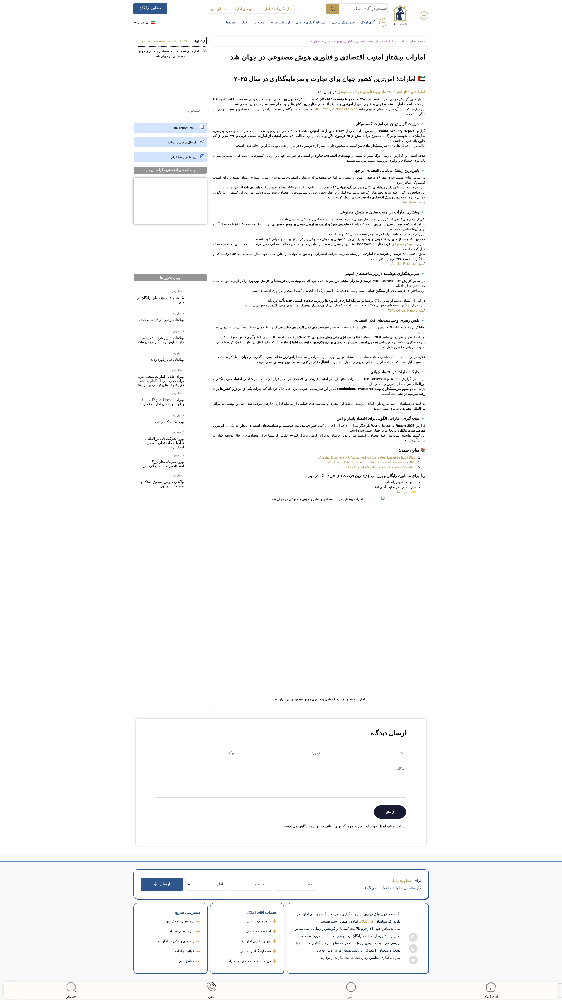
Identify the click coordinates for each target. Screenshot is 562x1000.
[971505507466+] (170, 127)
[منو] (351, 987)
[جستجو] (71, 987)
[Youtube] (413, 960)
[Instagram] (413, 948)
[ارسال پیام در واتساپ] (170, 142)
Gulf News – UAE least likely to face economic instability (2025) (371, 462)
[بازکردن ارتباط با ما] (272, 22)
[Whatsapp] (413, 937)
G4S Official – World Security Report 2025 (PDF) (381, 467)
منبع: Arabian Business (407, 263)
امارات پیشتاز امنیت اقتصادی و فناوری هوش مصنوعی (381, 92)
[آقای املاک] (490, 987)
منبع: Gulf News (413, 202)
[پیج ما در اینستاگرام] (170, 157)
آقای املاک (491, 996)
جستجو (71, 996)
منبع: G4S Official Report (406, 310)
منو (351, 996)
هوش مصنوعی (402, 244)
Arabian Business (344, 109)
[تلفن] (211, 987)
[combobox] (363, 8)
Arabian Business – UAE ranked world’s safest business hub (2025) (367, 457)
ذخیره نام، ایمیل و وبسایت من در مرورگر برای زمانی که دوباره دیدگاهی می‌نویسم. (342, 826)
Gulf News (321, 109)
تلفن (211, 996)
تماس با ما (404, 492)
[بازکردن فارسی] (135, 22)
